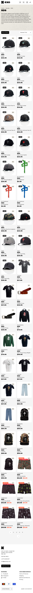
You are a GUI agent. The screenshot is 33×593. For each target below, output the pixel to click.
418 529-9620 (5, 556)
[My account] (20, 2)
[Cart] (27, 2)
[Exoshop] (2, 547)
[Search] (23, 2)
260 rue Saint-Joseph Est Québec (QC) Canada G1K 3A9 (7, 553)
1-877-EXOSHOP (5, 559)
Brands (7, 8)
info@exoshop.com (6, 561)
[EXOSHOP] (5, 2)
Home (2, 8)
